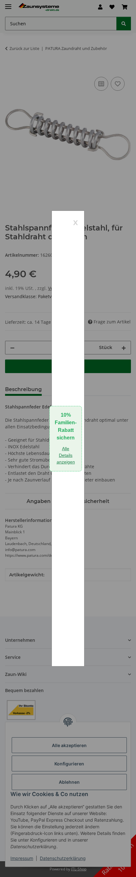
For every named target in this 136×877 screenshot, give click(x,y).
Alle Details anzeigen (66, 455)
